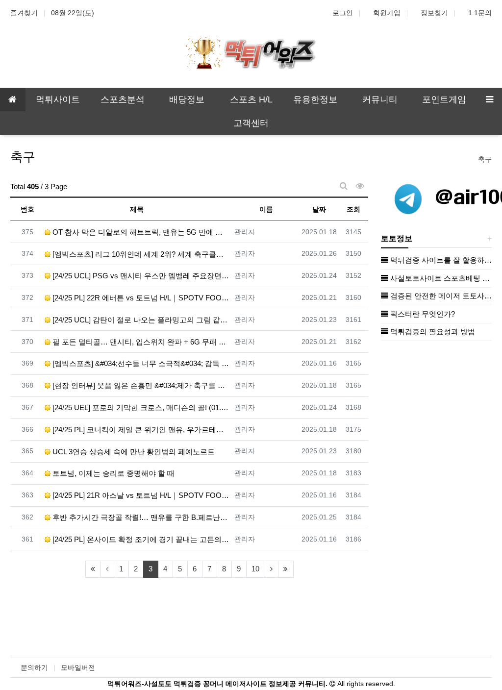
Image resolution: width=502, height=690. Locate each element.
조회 (353, 209)
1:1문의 (480, 13)
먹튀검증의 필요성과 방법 (431, 331)
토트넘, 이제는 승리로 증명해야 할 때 (112, 473)
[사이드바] (489, 99)
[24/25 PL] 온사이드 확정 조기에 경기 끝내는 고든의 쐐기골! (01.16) (139, 539)
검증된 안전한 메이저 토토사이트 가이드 (440, 296)
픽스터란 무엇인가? (421, 314)
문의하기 (34, 667)
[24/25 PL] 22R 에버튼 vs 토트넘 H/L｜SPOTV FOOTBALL (139, 298)
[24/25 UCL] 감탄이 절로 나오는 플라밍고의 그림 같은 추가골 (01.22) (139, 320)
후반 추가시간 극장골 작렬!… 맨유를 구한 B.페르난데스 (139, 517)
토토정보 (396, 238)
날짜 (319, 209)
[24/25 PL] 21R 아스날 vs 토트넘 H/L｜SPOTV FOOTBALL (139, 495)
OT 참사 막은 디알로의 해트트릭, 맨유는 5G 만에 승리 (139, 232)
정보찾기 (434, 13)
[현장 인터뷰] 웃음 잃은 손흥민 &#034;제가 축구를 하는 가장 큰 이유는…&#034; (139, 385)
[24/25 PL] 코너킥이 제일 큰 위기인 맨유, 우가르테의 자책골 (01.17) (139, 429)
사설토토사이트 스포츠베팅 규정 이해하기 (440, 278)
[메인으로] (12, 99)
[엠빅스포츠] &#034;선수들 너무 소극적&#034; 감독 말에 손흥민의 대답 (139, 363)
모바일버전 (78, 667)
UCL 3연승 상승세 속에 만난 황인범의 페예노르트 (132, 451)
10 (255, 569)
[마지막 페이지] (286, 569)
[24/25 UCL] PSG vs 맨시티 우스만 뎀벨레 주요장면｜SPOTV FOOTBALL (139, 275)
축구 (485, 159)
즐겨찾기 (24, 13)
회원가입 (387, 13)
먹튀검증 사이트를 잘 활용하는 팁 (440, 260)
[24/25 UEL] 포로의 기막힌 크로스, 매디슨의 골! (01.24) (139, 407)
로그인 (342, 13)
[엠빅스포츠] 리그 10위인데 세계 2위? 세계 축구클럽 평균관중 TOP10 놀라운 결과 (139, 254)
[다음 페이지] (271, 569)
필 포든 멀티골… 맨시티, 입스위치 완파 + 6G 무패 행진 (139, 342)
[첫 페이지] (93, 569)
